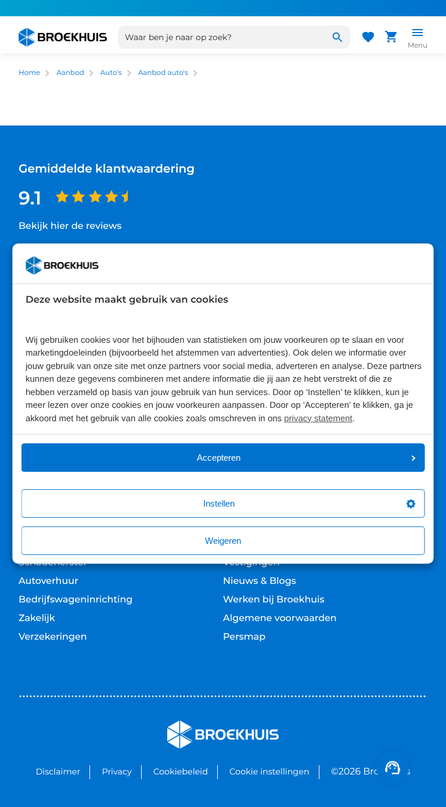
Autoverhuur (48, 581)
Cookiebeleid (180, 771)
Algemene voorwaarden (280, 618)
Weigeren (223, 541)
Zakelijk (37, 618)
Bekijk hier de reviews (70, 226)
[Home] (63, 37)
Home (29, 73)
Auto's (111, 73)
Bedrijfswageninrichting (75, 599)
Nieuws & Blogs (259, 581)
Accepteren (218, 457)
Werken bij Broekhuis (274, 599)
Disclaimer (57, 771)
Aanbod (70, 73)
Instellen (219, 503)
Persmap (244, 637)
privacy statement (318, 419)
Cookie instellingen (269, 771)
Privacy (116, 771)
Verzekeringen (53, 637)
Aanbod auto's (163, 73)
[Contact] (392, 767)
